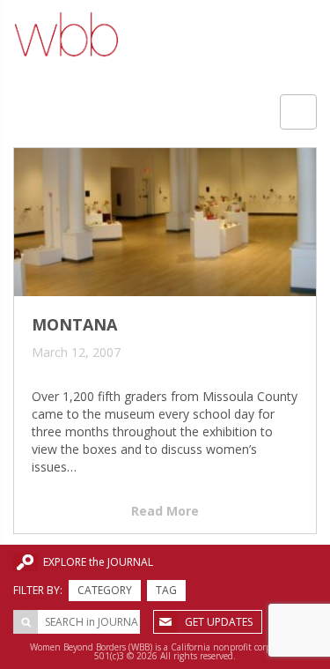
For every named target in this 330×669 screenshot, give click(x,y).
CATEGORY (104, 590)
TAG (166, 590)
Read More (165, 510)
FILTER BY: (37, 590)
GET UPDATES (219, 621)
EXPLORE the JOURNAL (98, 561)
